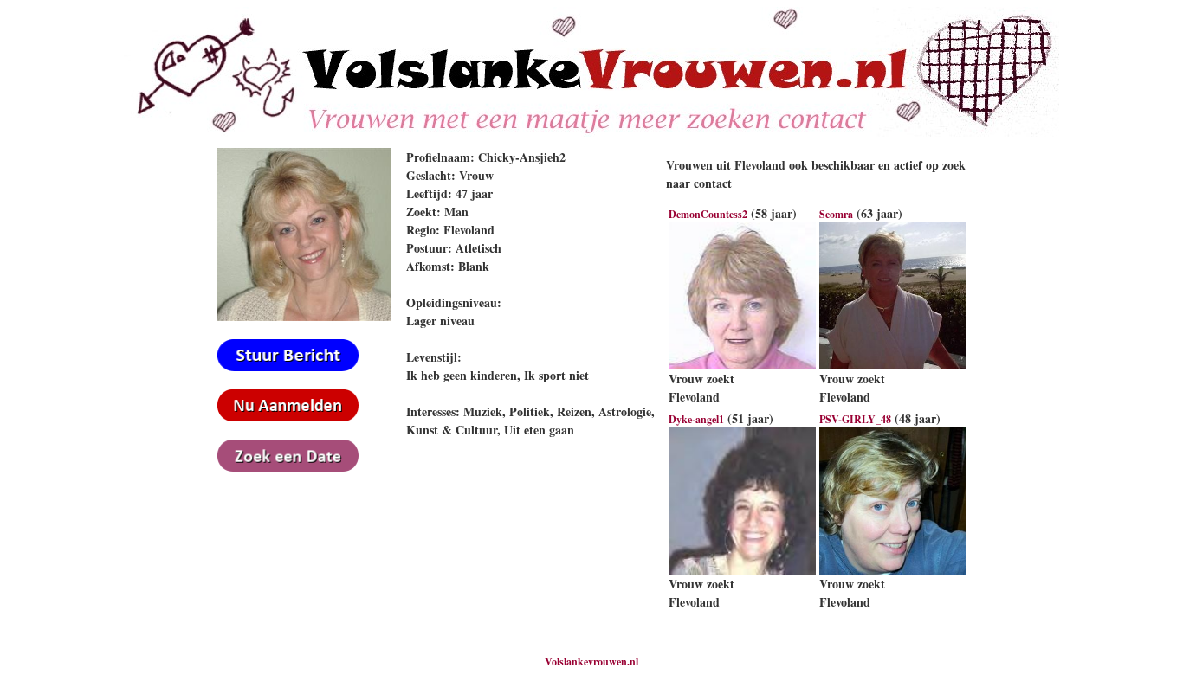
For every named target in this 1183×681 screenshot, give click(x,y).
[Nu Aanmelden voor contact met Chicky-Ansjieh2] (288, 417)
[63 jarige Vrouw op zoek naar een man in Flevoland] (892, 365)
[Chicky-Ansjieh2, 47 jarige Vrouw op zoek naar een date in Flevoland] (304, 317)
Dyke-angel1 (696, 419)
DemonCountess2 (708, 214)
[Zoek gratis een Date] (288, 467)
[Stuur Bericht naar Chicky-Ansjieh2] (288, 367)
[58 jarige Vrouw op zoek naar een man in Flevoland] (742, 365)
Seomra (836, 214)
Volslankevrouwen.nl (591, 661)
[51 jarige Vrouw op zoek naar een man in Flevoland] (742, 570)
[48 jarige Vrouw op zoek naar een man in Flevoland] (892, 570)
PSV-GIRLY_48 (855, 419)
